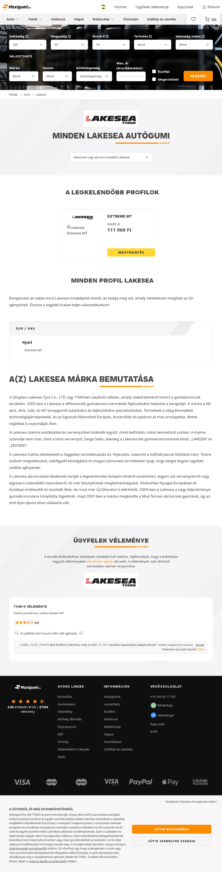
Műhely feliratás (70, 719)
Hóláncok (58, 19)
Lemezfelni (112, 704)
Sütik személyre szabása (171, 841)
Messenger (166, 715)
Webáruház (101, 19)
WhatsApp (165, 705)
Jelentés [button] (200, 644)
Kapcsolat (185, 7)
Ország (63, 741)
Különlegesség (88, 68)
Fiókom (214, 7)
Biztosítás (65, 696)
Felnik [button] (33, 19)
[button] (175, 644)
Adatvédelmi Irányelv (74, 749)
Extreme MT (33, 350)
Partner (120, 7)
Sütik (61, 757)
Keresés (198, 76)
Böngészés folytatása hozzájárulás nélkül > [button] (192, 802)
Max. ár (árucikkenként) (129, 65)
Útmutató (130, 19)
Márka (14, 68)
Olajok (79, 19)
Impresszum (67, 726)
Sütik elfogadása (172, 829)
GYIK (153, 731)
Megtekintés (131, 252)
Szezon (48, 68)
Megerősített (168, 79)
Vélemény (65, 711)
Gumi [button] (11, 19)
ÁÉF (60, 734)
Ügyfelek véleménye (152, 7)
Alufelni (109, 711)
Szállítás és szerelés (161, 19)
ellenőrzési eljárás (100, 561)
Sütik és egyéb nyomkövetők (28, 848)
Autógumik (112, 696)
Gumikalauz (66, 704)
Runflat (164, 71)
